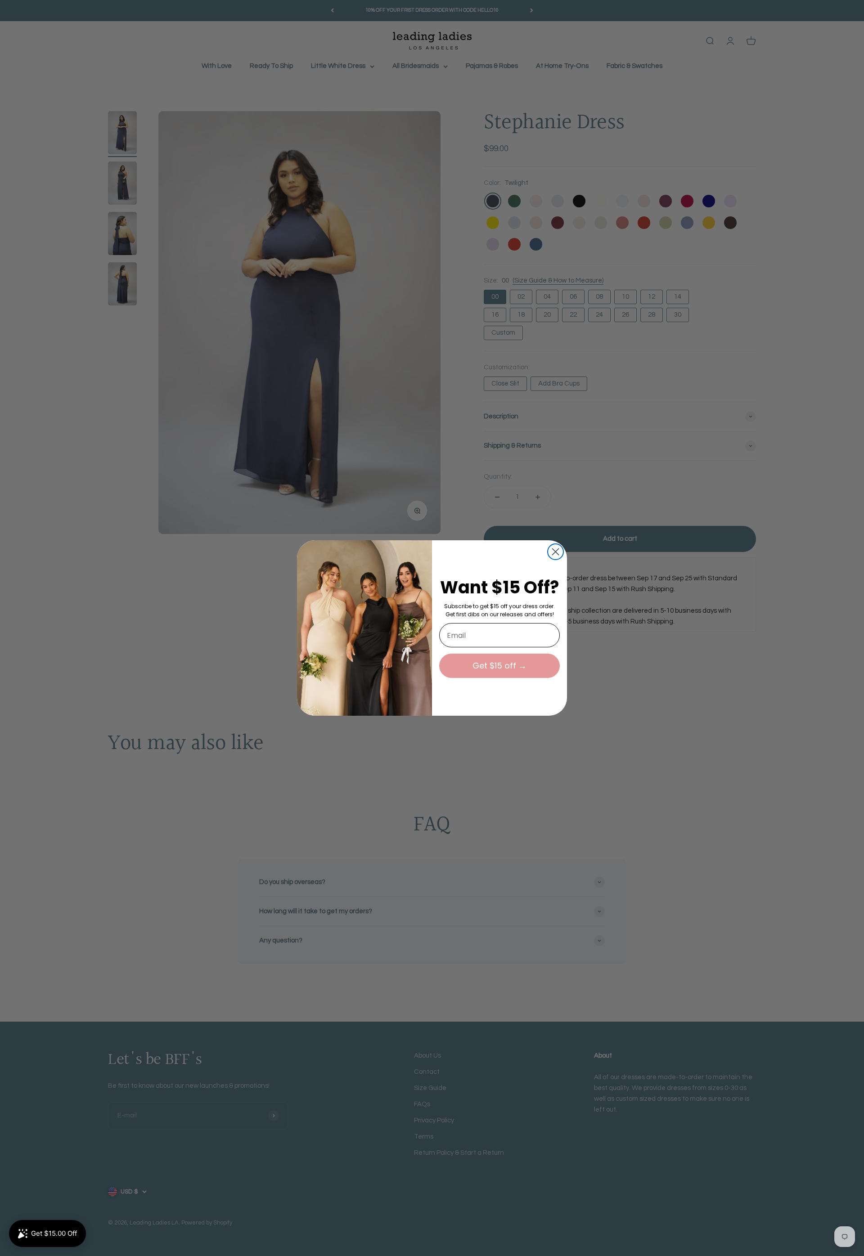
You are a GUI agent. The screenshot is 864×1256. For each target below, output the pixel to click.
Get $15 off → (499, 665)
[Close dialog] (555, 552)
